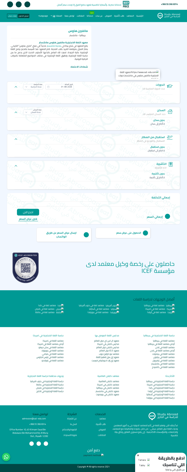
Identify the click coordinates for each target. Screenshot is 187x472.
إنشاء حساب (12, 16)
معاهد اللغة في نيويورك (52, 350)
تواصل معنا (69, 16)
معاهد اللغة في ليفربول (164, 360)
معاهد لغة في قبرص (45, 309)
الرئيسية (139, 16)
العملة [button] (57, 16)
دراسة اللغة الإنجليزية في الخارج (50, 391)
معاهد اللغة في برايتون (164, 357)
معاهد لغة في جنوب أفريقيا (91, 305)
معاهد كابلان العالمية (109, 381)
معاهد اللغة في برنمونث (163, 354)
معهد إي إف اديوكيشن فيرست (105, 360)
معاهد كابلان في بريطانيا (107, 388)
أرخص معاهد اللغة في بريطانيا (161, 344)
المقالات (80, 16)
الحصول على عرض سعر (128, 232)
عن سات (99, 16)
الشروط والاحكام (69, 429)
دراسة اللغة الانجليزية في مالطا (50, 385)
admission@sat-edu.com (34, 418)
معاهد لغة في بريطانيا (154, 305)
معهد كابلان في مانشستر (107, 391)
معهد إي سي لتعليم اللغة (107, 357)
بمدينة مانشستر (54, 46)
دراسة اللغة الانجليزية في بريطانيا (160, 381)
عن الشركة (72, 418)
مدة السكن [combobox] (36, 112)
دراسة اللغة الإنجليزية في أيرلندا (161, 391)
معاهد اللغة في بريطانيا (164, 341)
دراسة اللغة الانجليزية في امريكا (161, 385)
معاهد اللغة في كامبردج (163, 367)
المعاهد (130, 16)
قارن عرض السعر (28, 219)
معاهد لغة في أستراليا (99, 309)
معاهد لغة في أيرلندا (156, 312)
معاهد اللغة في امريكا (53, 341)
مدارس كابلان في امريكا (108, 344)
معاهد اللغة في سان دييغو (51, 347)
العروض (108, 16)
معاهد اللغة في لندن (165, 347)
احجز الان (28, 212)
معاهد (102, 418)
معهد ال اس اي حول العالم (106, 341)
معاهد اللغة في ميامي (53, 354)
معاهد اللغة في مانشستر (163, 364)
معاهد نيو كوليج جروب (109, 354)
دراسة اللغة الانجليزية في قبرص (50, 388)
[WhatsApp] (6, 457)
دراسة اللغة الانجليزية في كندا (162, 388)
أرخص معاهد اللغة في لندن (162, 350)
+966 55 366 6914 (169, 4)
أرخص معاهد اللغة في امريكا (50, 344)
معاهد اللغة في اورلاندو (53, 360)
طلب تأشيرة (119, 16)
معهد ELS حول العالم (109, 350)
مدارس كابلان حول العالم (107, 347)
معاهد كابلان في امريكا (108, 385)
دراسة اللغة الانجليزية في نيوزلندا (160, 398)
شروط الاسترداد (70, 435)
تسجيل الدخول (23, 16)
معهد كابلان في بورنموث (107, 394)
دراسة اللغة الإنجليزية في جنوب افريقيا (47, 381)
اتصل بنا (73, 424)
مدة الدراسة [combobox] (36, 87)
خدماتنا (90, 16)
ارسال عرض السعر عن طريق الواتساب (61, 234)
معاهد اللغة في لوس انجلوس (50, 357)
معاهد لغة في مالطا (45, 312)
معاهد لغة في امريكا (155, 309)
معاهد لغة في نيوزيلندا (98, 312)
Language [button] (43, 16)
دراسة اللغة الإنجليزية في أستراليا (160, 394)
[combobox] (59, 86)
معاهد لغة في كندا (47, 305)
